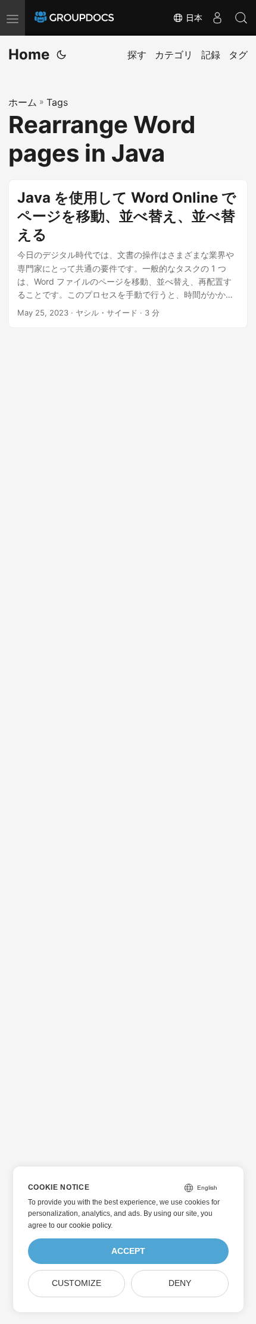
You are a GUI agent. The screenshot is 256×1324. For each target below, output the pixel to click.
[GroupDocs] (74, 18)
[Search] (241, 18)
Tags (57, 102)
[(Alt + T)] (61, 54)
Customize (76, 1283)
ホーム (22, 102)
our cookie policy (84, 1225)
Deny (179, 1283)
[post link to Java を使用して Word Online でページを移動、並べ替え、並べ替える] (128, 253)
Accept (128, 1251)
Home (28, 54)
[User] (217, 18)
